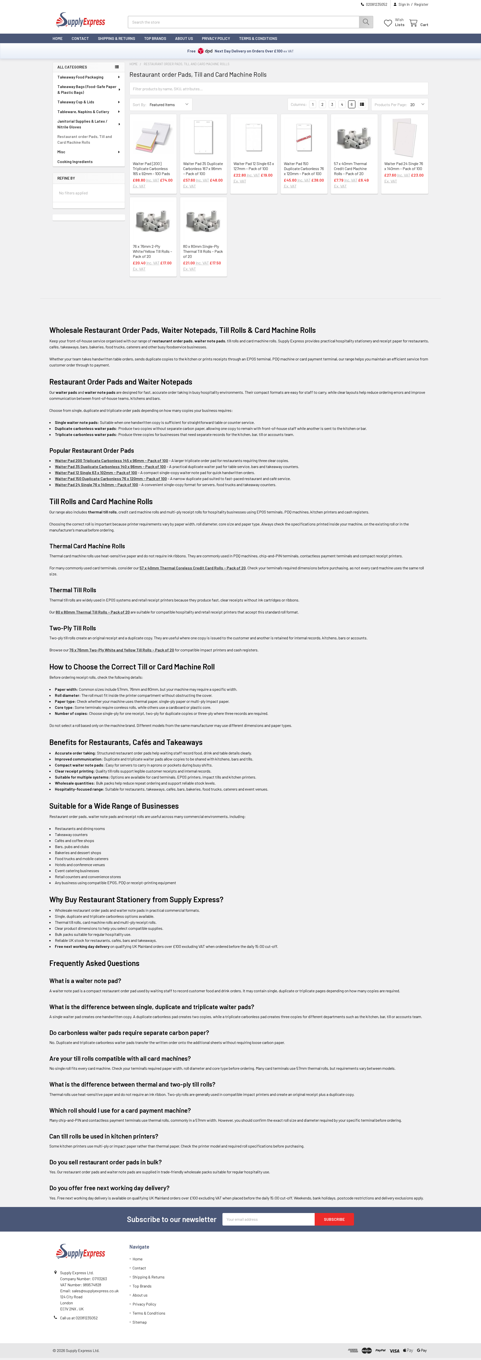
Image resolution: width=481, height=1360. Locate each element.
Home (58, 38)
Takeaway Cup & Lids (75, 102)
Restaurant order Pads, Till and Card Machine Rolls (84, 139)
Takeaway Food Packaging (80, 77)
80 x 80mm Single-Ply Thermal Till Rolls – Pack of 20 (203, 251)
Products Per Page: (391, 104)
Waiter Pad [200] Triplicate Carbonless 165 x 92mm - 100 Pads (151, 168)
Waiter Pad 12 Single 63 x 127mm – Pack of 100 (253, 166)
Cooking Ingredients (75, 161)
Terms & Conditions (258, 38)
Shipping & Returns (116, 38)
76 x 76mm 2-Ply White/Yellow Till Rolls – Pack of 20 (152, 251)
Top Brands (155, 38)
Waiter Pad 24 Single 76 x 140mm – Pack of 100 (403, 166)
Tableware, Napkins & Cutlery (83, 111)
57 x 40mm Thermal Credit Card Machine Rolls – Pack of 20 (350, 168)
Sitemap (140, 1322)
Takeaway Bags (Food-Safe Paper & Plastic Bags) (86, 89)
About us (184, 38)
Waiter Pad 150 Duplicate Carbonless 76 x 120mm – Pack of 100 (304, 168)
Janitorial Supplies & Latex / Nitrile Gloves (82, 124)
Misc (61, 151)
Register (421, 4)
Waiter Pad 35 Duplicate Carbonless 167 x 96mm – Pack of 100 (203, 168)
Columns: (299, 104)
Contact (80, 38)
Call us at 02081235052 (79, 1317)
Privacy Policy (216, 38)
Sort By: (140, 104)
